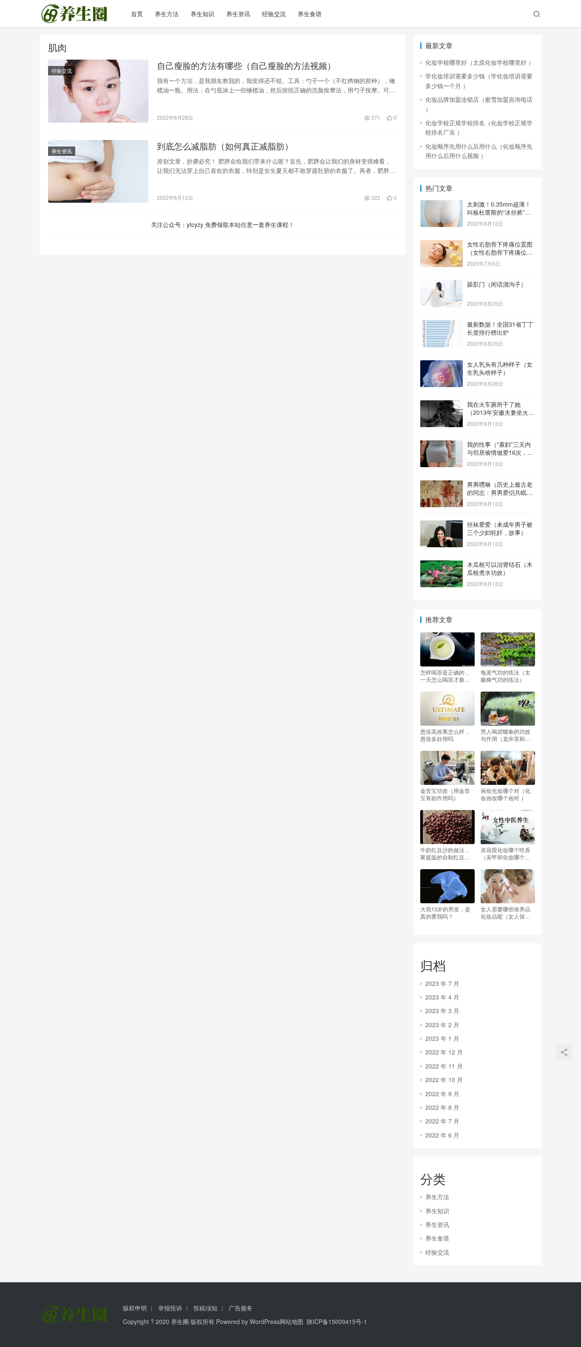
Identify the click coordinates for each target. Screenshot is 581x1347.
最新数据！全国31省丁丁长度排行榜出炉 (500, 328)
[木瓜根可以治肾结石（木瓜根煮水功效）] (441, 565)
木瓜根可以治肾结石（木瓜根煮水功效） (500, 568)
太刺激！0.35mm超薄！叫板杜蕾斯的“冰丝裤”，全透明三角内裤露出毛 (499, 212)
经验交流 (274, 13)
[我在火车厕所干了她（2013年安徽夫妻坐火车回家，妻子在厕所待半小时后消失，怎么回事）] (441, 405)
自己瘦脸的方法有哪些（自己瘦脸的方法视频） (246, 66)
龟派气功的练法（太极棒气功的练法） (505, 676)
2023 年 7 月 (442, 983)
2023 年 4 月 (442, 997)
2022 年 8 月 (442, 1107)
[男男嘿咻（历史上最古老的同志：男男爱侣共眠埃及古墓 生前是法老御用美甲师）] (441, 485)
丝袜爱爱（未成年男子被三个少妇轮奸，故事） (500, 528)
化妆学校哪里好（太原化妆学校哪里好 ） (479, 62)
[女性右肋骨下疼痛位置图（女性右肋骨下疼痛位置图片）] (441, 245)
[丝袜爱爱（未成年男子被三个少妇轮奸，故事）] (441, 525)
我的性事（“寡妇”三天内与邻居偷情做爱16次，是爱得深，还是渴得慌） (500, 452)
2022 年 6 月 (442, 1135)
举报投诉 (170, 1308)
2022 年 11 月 (444, 1066)
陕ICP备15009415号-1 (337, 1321)
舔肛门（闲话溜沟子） (497, 284)
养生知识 (202, 13)
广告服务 (241, 1308)
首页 (137, 13)
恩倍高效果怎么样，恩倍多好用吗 (445, 735)
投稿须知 (205, 1308)
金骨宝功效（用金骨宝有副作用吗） (445, 794)
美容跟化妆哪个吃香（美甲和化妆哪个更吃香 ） (505, 853)
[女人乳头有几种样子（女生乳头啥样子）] (441, 365)
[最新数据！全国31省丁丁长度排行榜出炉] (441, 325)
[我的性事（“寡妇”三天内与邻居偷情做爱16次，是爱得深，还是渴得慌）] (441, 445)
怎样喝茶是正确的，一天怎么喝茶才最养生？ (445, 676)
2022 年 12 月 (444, 1052)
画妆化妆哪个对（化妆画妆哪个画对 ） (505, 794)
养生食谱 (310, 13)
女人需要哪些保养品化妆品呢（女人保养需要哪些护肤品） (505, 912)
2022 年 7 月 (442, 1121)
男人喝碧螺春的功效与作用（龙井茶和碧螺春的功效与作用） (505, 735)
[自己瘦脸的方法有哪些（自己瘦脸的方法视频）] (98, 91)
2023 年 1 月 (442, 1038)
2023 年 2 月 (442, 1024)
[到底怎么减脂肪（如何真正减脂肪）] (98, 171)
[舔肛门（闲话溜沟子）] (441, 285)
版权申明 (135, 1308)
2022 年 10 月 (444, 1079)
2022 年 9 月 (442, 1093)
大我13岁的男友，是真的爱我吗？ (445, 912)
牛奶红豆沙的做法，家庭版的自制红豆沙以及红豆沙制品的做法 (445, 853)
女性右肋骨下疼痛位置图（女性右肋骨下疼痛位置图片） (500, 252)
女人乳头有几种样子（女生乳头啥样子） (500, 368)
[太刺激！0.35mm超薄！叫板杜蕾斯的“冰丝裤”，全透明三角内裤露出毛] (441, 205)
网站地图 (291, 1321)
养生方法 (167, 13)
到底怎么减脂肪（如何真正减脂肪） (225, 146)
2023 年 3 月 (442, 1010)
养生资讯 (238, 13)
